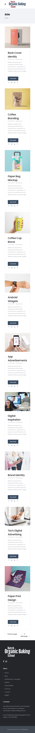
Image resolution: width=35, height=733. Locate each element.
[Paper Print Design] (17, 578)
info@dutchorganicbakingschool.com (18, 715)
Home (6, 18)
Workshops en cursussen (12, 679)
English (7, 695)
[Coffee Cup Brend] (17, 222)
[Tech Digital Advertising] (17, 516)
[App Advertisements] (17, 342)
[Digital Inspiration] (17, 401)
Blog (6, 676)
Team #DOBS (9, 685)
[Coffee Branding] (17, 99)
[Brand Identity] (17, 461)
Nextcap (20, 59)
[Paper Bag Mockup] (17, 161)
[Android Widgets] (17, 283)
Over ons (7, 689)
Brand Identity (16, 475)
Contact (7, 692)
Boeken (7, 682)
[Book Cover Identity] (17, 37)
